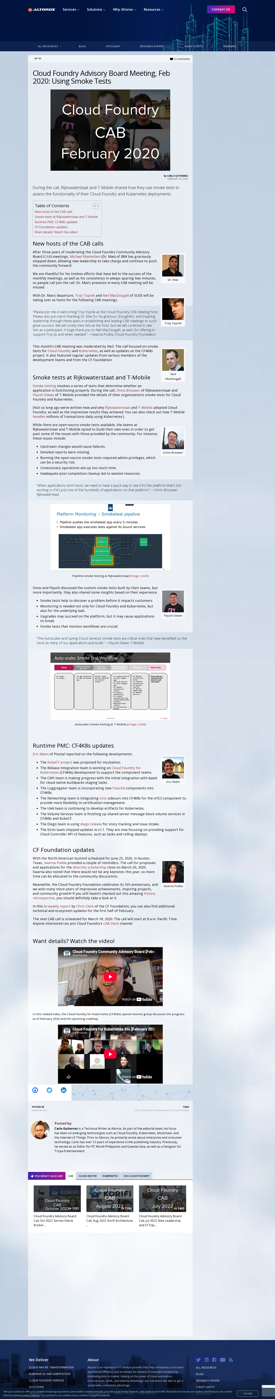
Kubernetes (88, 351)
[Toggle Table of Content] (93, 206)
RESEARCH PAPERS (208, 1380)
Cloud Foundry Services (46, 1380)
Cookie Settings (31, 1395)
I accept (247, 1393)
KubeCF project (59, 762)
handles (39, 416)
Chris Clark (85, 906)
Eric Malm (41, 754)
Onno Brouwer (128, 390)
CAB (48, 256)
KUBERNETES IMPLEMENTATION (49, 1374)
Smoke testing (44, 386)
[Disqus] (110, 1283)
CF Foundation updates (51, 227)
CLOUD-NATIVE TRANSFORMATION (51, 1367)
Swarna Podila (55, 862)
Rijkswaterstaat (117, 407)
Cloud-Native (147, 1110)
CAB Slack (111, 923)
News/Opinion (39, 1110)
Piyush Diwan (43, 395)
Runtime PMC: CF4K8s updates (56, 222)
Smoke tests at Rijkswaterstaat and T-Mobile (66, 217)
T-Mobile (145, 407)
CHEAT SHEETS (205, 1387)
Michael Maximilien (85, 256)
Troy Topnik (85, 295)
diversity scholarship (89, 867)
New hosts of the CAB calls (53, 212)
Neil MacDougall (116, 295)
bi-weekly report (57, 906)
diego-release (91, 824)
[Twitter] (49, 1093)
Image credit (139, 576)
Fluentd (118, 788)
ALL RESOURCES (206, 1367)
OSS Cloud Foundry (179, 1110)
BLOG (199, 1374)
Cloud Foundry (59, 351)
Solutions (36, 1387)
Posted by (62, 1123)
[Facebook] (35, 1093)
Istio (103, 798)
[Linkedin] (63, 1093)
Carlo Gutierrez (177, 175)
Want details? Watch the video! (56, 232)
